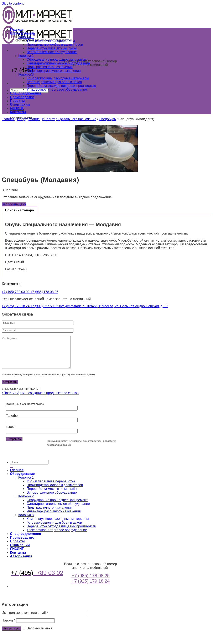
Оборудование (22, 33)
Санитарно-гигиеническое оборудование (58, 63)
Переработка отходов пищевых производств (61, 85)
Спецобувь (107, 119)
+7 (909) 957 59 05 (44, 306)
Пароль (8, 620)
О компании (20, 104)
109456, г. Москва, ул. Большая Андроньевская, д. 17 (127, 306)
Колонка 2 (26, 55)
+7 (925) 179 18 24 (91, 78)
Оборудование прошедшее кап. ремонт (57, 59)
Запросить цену (14, 204)
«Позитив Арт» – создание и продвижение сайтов (40, 393)
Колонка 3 (26, 74)
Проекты (17, 100)
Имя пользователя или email (25, 612)
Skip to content (13, 3)
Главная (17, 29)
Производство (22, 97)
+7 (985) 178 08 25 (91, 72)
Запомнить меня (39, 628)
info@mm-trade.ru (72, 306)
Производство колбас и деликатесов (55, 44)
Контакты (18, 112)
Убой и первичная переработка (51, 40)
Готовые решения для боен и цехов (54, 82)
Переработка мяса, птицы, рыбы (52, 48)
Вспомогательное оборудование (52, 52)
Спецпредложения (25, 93)
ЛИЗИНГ (17, 108)
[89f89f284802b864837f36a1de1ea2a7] (106, 148)
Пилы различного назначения (50, 67)
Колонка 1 (26, 37)
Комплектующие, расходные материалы (58, 78)
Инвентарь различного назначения (54, 70)
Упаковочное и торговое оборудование (57, 89)
